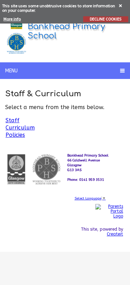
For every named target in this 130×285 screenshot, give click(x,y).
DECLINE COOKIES (105, 19)
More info (12, 19)
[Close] (121, 5)
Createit (115, 234)
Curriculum (20, 127)
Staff (12, 120)
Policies (15, 135)
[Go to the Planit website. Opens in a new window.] (109, 250)
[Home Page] (16, 43)
